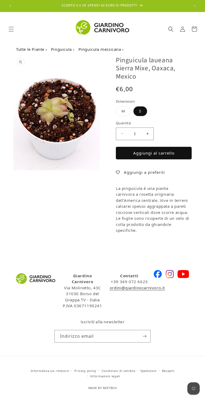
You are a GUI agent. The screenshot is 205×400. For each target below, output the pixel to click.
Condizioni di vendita (118, 371)
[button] (11, 29)
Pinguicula (62, 49)
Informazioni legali (105, 376)
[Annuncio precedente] (10, 6)
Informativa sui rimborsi (50, 371)
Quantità (123, 123)
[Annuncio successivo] (194, 6)
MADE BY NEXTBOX (102, 388)
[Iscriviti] (144, 336)
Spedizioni (148, 371)
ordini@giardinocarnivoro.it (137, 287)
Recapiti (168, 371)
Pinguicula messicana (100, 49)
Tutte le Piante (31, 49)
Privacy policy (85, 371)
